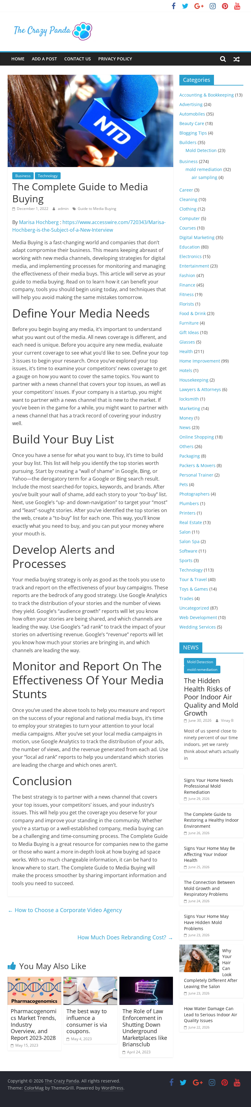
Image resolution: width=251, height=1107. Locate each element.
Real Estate (190, 522)
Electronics (190, 256)
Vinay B (227, 720)
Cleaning (188, 199)
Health (186, 351)
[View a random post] (236, 58)
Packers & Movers (197, 465)
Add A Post (44, 59)
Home (17, 59)
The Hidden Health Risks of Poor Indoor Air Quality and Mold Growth (211, 696)
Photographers (194, 494)
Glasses (187, 342)
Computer (189, 218)
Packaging (189, 456)
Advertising (191, 104)
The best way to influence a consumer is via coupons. (86, 1021)
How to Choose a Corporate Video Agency (65, 910)
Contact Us (77, 59)
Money (186, 418)
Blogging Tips (193, 133)
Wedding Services (197, 627)
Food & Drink (192, 313)
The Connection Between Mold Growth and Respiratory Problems (209, 888)
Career (186, 190)
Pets (183, 484)
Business (23, 175)
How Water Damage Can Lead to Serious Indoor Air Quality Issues (210, 1014)
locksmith (189, 399)
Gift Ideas (189, 332)
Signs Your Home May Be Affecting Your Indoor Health (209, 854)
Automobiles (192, 114)
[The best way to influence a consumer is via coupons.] (90, 980)
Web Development (198, 617)
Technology (48, 175)
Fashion (187, 275)
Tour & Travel (193, 579)
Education (189, 247)
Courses (187, 228)
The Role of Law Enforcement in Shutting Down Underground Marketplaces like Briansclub (144, 1027)
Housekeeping (193, 380)
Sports (186, 560)
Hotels (185, 370)
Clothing (188, 209)
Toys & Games (193, 589)
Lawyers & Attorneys (200, 389)
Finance (187, 285)
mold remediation (203, 169)
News (185, 427)
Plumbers (189, 503)
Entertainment (194, 266)
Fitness (186, 294)
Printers (187, 513)
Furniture (189, 323)
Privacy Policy (115, 59)
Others (186, 446)
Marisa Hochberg (39, 222)
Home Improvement (199, 361)
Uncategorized (194, 608)
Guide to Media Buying (97, 208)
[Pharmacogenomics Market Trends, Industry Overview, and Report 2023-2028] (35, 980)
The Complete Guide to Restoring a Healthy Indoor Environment (211, 820)
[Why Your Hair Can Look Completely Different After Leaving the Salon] (199, 948)
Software (188, 551)
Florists (186, 304)
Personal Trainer (196, 475)
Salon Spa (189, 541)
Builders (188, 142)
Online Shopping (196, 437)
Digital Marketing (197, 237)
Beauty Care (191, 123)
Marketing (189, 408)
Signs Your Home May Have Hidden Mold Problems (206, 922)
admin (63, 208)
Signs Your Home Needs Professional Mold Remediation (208, 786)
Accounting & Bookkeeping (206, 95)
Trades (186, 598)
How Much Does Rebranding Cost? (125, 937)
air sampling (204, 177)
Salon (185, 532)
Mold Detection (201, 150)
